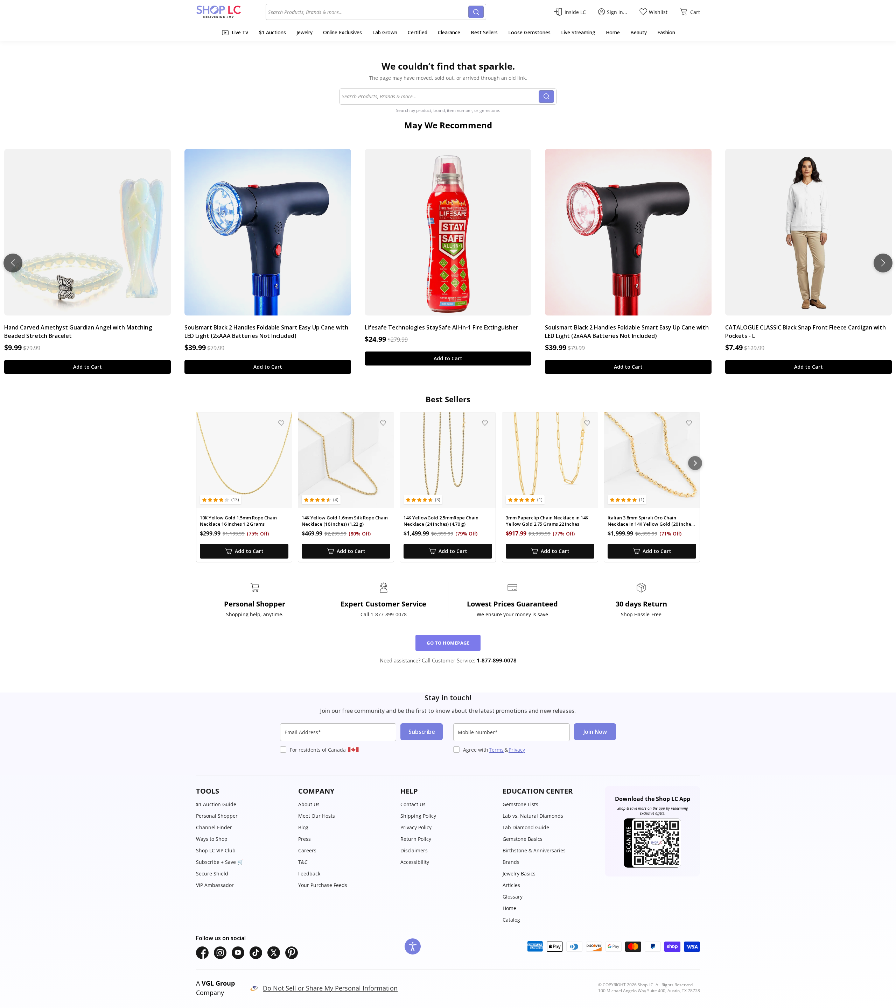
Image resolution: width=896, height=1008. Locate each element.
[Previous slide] (13, 263)
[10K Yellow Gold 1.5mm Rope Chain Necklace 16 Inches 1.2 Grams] (244, 460)
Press (304, 839)
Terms (496, 749)
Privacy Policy (416, 827)
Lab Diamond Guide (526, 827)
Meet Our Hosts (316, 815)
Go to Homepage (448, 643)
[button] (243, 791)
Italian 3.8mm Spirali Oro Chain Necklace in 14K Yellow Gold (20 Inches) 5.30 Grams (651, 521)
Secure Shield (212, 873)
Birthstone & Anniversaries (534, 850)
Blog (303, 827)
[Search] (476, 12)
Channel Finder (214, 827)
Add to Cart (87, 366)
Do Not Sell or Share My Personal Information (330, 988)
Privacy (517, 749)
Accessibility (414, 862)
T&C (303, 862)
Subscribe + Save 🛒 (219, 862)
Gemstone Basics (522, 839)
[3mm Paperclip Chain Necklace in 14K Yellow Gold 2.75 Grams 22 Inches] (550, 460)
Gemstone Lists (520, 804)
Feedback (309, 873)
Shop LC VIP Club (216, 850)
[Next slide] (883, 263)
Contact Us (413, 804)
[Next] (695, 463)
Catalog (511, 919)
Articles (511, 885)
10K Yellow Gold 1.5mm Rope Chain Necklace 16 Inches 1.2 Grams (238, 521)
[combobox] (368, 12)
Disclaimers (414, 850)
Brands (511, 862)
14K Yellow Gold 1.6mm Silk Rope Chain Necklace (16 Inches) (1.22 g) (345, 521)
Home (509, 908)
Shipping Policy (418, 815)
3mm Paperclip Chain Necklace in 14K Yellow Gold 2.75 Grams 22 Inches (547, 521)
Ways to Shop (211, 839)
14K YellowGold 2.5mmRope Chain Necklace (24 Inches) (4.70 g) (441, 521)
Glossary (513, 896)
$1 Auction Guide (216, 804)
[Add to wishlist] (281, 423)
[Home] (231, 12)
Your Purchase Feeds (322, 885)
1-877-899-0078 (389, 614)
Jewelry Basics (519, 873)
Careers (307, 850)
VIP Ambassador (215, 885)
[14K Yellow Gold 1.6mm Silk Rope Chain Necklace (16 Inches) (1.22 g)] (346, 460)
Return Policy (415, 839)
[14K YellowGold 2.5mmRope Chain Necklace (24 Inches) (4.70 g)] (448, 460)
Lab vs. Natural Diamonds (533, 815)
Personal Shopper (217, 815)
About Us (309, 804)
